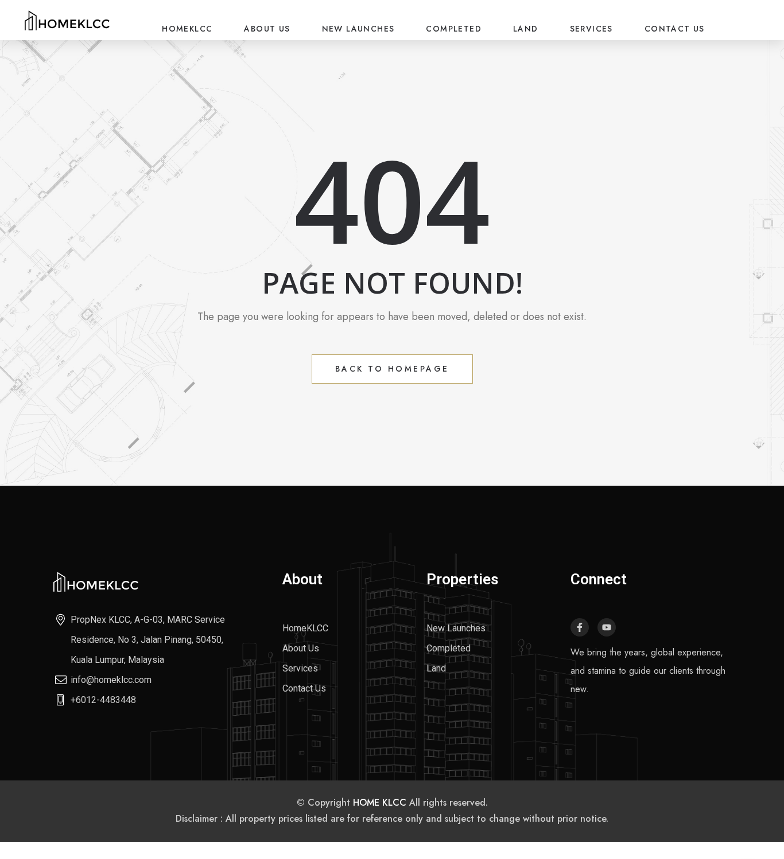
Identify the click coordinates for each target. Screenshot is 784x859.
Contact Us (675, 28)
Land (525, 28)
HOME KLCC (379, 802)
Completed (454, 28)
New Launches (358, 28)
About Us (267, 28)
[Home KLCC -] (67, 20)
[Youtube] (606, 627)
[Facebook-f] (579, 627)
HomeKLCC (187, 28)
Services (591, 28)
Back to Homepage (392, 368)
